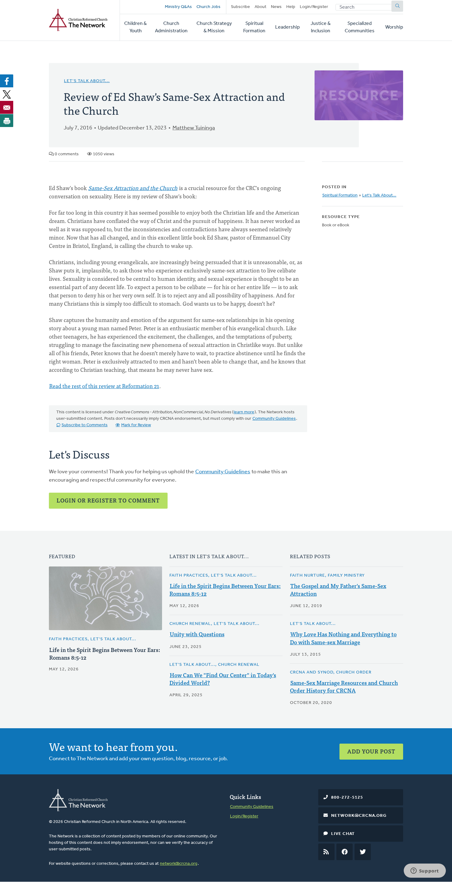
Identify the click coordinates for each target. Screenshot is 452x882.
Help (290, 7)
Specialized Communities (360, 27)
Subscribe (240, 7)
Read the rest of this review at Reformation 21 (104, 385)
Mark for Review (136, 425)
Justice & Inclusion (321, 27)
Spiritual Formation (254, 27)
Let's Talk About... (87, 81)
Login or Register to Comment (108, 500)
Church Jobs (208, 7)
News (276, 7)
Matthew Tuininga (193, 128)
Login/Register (314, 7)
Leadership (287, 27)
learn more (244, 412)
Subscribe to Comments (84, 425)
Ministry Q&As (178, 7)
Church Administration (171, 27)
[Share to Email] (7, 107)
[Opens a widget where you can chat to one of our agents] (424, 871)
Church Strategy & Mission (214, 27)
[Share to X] (7, 94)
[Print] (7, 120)
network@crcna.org (178, 863)
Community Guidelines (274, 418)
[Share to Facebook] (7, 81)
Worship (394, 27)
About (260, 7)
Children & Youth (135, 27)
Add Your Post (371, 751)
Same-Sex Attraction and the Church (132, 187)
